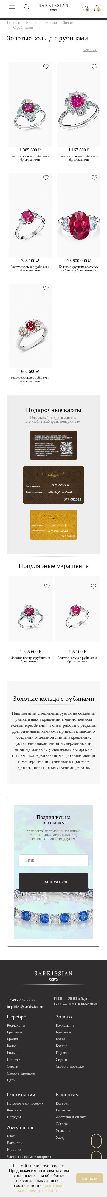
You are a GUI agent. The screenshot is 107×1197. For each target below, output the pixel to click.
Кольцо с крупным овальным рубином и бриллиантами (79, 268)
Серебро (16, 1017)
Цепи (11, 1080)
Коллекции (16, 1025)
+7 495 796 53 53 (21, 1000)
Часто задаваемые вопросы (29, 1157)
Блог (11, 1136)
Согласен (89, 1178)
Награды (14, 1117)
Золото (64, 1017)
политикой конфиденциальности (41, 1188)
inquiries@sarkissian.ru (25, 1007)
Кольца (12, 1053)
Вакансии (15, 1143)
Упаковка (63, 1131)
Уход (60, 1137)
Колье (11, 1046)
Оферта (62, 1124)
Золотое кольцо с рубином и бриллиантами (30, 158)
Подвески (15, 1060)
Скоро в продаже (21, 1073)
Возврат (62, 1103)
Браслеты (14, 1032)
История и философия (25, 1103)
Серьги (12, 1066)
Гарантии (63, 1110)
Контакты (14, 1110)
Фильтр (90, 49)
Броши (12, 1039)
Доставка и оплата (71, 1117)
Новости (14, 1150)
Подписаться (53, 881)
